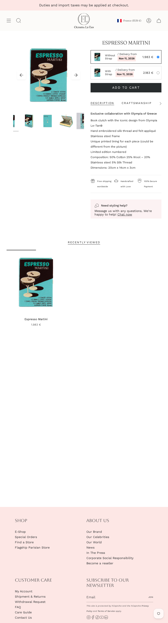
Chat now (124, 214)
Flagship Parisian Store (32, 547)
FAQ (18, 607)
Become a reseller (99, 563)
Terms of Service (106, 611)
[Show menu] (8, 20)
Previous (21, 75)
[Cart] (159, 20)
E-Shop (20, 531)
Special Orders (26, 537)
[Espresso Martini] (36, 282)
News (90, 547)
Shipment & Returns (30, 596)
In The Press (95, 552)
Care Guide (23, 612)
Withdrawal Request (30, 602)
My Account (23, 591)
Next (75, 75)
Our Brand (94, 531)
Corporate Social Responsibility (109, 558)
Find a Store (24, 542)
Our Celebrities (97, 537)
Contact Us (23, 617)
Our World (94, 542)
